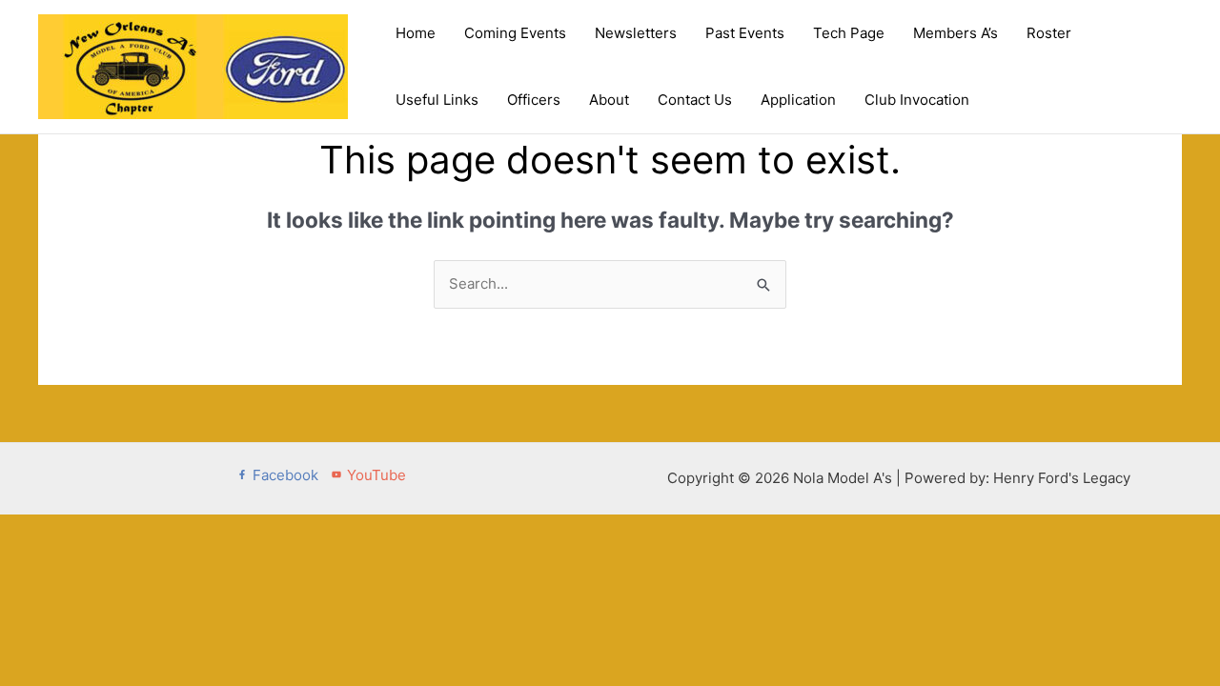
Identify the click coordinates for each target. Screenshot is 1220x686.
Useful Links (437, 100)
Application (798, 100)
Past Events (744, 33)
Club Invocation (916, 100)
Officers (533, 100)
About (609, 100)
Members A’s (955, 33)
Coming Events (515, 33)
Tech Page (848, 33)
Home (416, 33)
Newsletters (636, 33)
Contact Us (695, 100)
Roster (1049, 33)
